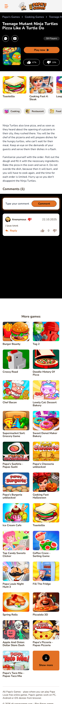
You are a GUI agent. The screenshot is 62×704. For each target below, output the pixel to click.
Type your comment (17, 203)
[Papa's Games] (32, 6)
